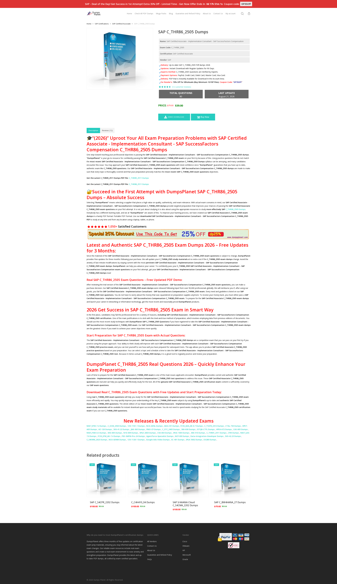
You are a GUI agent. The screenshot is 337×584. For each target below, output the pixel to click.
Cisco (184, 541)
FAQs (149, 559)
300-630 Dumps (188, 429)
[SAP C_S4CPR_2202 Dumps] (106, 478)
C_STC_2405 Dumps (171, 429)
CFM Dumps (233, 433)
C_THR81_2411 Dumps (216, 433)
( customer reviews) (181, 87)
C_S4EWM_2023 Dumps (97, 439)
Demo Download (176, 117)
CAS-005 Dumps (240, 429)
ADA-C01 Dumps (171, 426)
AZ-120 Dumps (105, 429)
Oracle (185, 559)
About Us (151, 550)
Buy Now (205, 117)
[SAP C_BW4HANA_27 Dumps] (230, 478)
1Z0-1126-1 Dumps (136, 439)
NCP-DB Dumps (182, 436)
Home (89, 24)
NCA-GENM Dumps (117, 439)
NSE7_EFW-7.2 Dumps (96, 426)
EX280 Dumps (210, 439)
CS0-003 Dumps (164, 433)
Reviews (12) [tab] (107, 130)
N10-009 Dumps (130, 433)
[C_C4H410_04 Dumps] (147, 478)
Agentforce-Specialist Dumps (159, 436)
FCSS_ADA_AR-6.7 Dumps (191, 426)
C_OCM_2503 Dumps (117, 426)
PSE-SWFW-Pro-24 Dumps (133, 436)
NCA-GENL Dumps (154, 426)
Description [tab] (93, 130)
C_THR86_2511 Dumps (139, 184)
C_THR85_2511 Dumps (139, 178)
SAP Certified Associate (121, 24)
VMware (185, 546)
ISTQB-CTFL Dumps (206, 429)
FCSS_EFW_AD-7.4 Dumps (109, 436)
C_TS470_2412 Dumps (214, 426)
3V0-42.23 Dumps (233, 436)
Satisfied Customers (132, 226)
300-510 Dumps (198, 433)
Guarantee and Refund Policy (159, 555)
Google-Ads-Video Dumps (158, 439)
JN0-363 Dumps (138, 429)
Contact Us (152, 546)
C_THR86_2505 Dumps (235, 209)
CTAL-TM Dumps (233, 426)
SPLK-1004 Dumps (181, 433)
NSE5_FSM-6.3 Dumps (96, 433)
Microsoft (186, 555)
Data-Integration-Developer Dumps (206, 436)
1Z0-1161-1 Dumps (136, 426)
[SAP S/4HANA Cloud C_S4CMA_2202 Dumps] (189, 478)
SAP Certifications (102, 24)
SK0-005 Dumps (115, 433)
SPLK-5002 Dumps (194, 439)
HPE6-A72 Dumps (224, 429)
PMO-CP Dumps (153, 429)
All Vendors (152, 541)
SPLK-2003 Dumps (148, 433)
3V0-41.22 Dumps (121, 429)
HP (183, 550)
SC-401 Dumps (177, 439)
